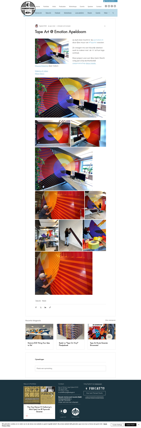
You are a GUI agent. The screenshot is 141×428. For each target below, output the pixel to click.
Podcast (57, 13)
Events (98, 13)
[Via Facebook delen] (36, 307)
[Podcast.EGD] (115, 6)
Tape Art (48, 13)
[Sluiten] (139, 424)
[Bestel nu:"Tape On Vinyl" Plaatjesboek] (70, 331)
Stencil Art (38, 13)
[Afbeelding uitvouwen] (52, 133)
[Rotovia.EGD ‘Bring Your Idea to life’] (39, 331)
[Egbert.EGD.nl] (112, 6)
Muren (90, 13)
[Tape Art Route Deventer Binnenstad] (101, 331)
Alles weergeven (110, 320)
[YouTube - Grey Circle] (109, 6)
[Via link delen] (50, 307)
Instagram (98, 384)
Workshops (67, 13)
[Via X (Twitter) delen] (41, 307)
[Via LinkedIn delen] (45, 307)
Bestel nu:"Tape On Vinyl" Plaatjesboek (68, 344)
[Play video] (70, 98)
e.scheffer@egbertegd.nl (66, 392)
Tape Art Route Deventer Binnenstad (99, 344)
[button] (113, 13)
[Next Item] (52, 395)
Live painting (79, 13)
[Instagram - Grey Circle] (106, 6)
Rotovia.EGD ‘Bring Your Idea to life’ (39, 344)
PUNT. (80, 397)
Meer (106, 13)
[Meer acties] (105, 26)
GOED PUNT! (130, 425)
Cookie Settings (117, 425)
